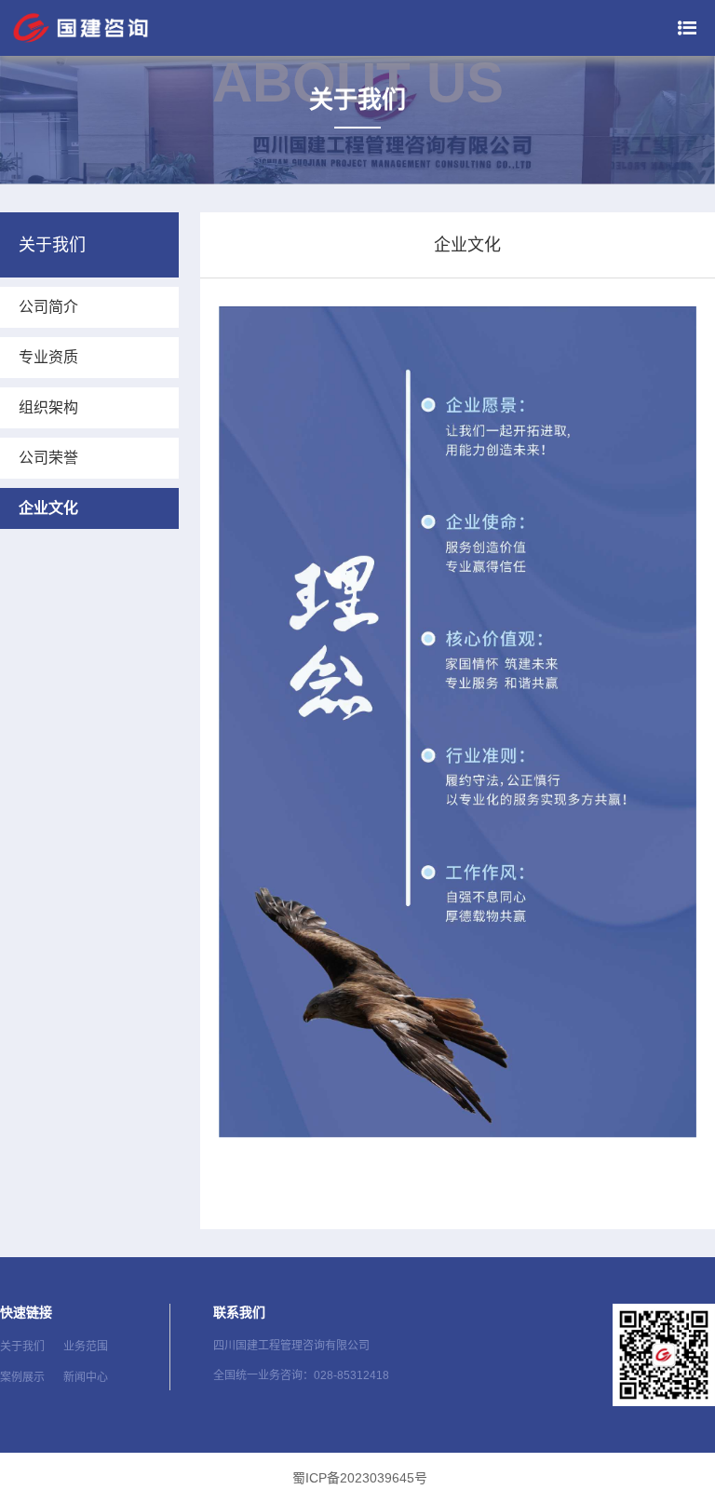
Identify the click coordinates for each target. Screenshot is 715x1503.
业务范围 (85, 1346)
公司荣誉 (48, 458)
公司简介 (48, 307)
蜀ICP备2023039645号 (359, 1477)
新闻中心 (85, 1377)
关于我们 (22, 1346)
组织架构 (48, 407)
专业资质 (48, 357)
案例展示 (22, 1377)
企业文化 (48, 508)
